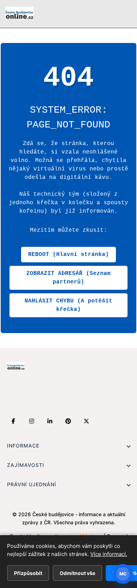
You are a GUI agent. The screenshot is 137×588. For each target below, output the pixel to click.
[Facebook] (13, 421)
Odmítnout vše (77, 573)
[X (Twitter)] (86, 421)
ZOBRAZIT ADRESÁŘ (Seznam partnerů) (68, 277)
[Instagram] (31, 421)
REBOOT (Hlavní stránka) (68, 254)
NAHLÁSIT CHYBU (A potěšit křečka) (68, 305)
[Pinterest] (68, 421)
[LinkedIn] (50, 421)
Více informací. (108, 554)
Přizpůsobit (28, 573)
